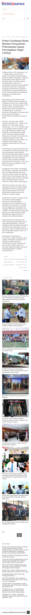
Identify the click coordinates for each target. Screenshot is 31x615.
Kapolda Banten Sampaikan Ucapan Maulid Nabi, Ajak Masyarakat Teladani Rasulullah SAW (15, 585)
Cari (3, 532)
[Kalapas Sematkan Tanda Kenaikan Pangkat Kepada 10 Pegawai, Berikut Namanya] (15, 313)
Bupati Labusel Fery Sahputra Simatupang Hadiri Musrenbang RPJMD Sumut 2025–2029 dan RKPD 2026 (15, 497)
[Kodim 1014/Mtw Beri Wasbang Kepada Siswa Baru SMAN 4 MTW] (15, 337)
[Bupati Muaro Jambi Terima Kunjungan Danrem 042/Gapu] (15, 384)
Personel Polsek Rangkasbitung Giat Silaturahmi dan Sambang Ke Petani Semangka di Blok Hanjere (14, 566)
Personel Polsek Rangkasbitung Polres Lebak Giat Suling (15, 556)
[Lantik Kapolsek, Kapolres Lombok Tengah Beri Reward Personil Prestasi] (15, 433)
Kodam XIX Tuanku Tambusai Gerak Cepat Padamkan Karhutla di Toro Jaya (15, 571)
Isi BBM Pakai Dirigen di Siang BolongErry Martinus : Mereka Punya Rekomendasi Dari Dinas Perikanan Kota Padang (15, 370)
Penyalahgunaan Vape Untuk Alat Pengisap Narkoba (13, 574)
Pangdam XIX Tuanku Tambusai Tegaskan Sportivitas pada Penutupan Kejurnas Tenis (14, 596)
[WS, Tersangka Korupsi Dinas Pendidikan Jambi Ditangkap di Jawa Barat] (15, 511)
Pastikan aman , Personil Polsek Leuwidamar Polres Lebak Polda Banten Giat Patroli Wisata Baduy (13, 590)
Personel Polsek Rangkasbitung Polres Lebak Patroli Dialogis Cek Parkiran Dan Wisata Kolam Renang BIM (15, 560)
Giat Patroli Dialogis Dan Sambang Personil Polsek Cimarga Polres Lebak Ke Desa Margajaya (15, 579)
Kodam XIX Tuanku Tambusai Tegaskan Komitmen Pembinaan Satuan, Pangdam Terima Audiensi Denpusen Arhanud (15, 420)
